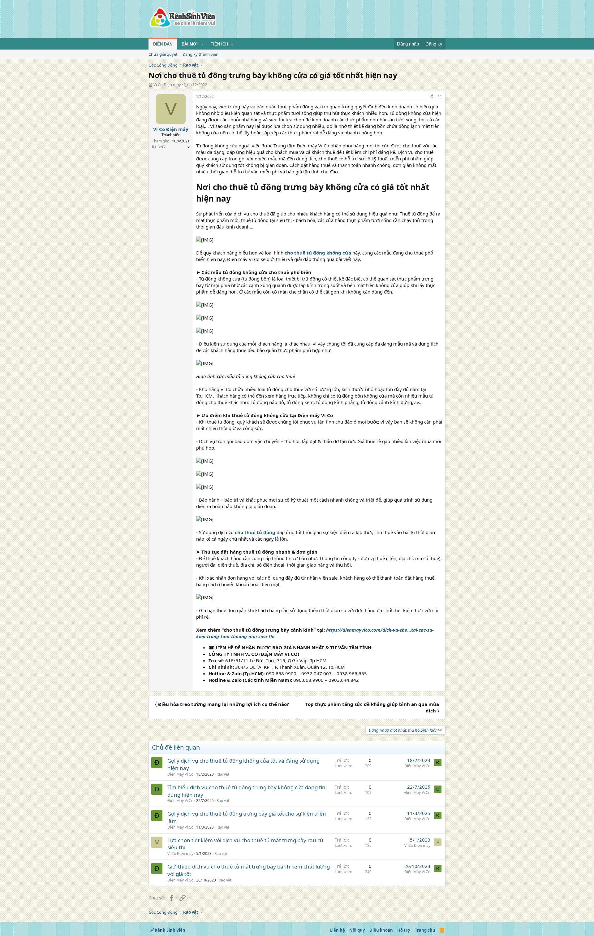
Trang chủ (425, 930)
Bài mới (190, 44)
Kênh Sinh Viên (169, 930)
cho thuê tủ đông (255, 532)
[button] (202, 44)
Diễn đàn (162, 44)
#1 (439, 96)
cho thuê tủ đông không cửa (318, 253)
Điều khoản (381, 930)
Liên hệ (337, 930)
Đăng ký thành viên (200, 54)
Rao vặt (223, 774)
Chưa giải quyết (163, 54)
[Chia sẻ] (431, 96)
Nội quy (357, 930)
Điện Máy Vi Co (180, 774)
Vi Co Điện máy (167, 84)
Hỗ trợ (403, 930)
